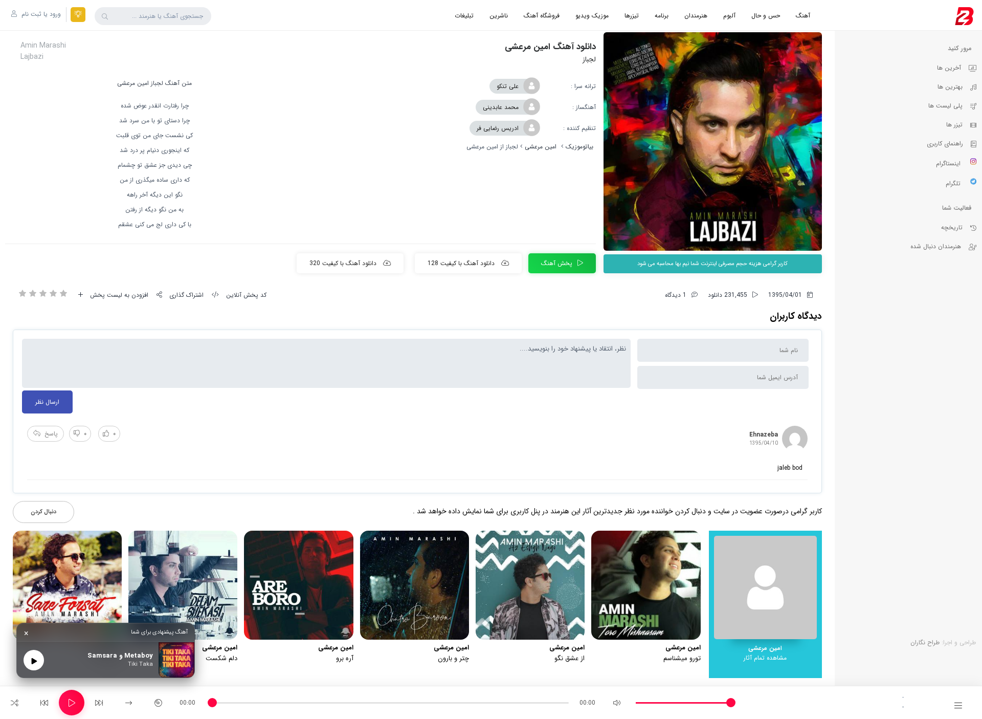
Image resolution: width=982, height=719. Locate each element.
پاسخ (51, 434)
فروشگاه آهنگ (542, 15)
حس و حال (765, 15)
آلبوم (729, 15)
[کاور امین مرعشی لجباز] (713, 141)
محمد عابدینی (501, 107)
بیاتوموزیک (579, 146)
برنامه (661, 15)
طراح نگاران (925, 642)
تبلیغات (464, 15)
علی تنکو (508, 86)
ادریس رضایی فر (498, 128)
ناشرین (498, 15)
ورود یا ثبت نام (40, 14)
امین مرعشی (540, 146)
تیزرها (631, 15)
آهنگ (803, 15)
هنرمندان (695, 15)
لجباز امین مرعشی (140, 83)
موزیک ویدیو (592, 15)
